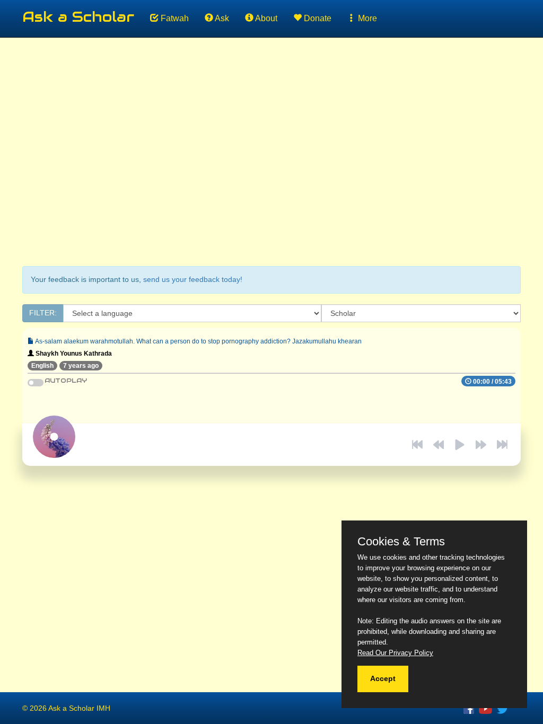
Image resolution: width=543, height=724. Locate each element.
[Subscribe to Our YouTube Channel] (488, 708)
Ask (221, 18)
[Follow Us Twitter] (503, 708)
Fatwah (174, 18)
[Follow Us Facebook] (471, 708)
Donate (316, 18)
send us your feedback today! (192, 279)
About (265, 18)
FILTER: (43, 312)
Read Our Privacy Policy (395, 653)
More (366, 18)
